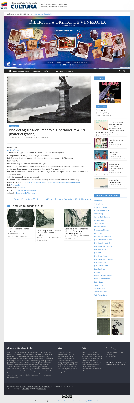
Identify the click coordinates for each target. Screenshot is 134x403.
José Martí (97, 253)
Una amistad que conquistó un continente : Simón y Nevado (116, 167)
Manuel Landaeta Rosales (103, 275)
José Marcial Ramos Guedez (103, 246)
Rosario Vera (113, 113)
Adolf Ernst (98, 201)
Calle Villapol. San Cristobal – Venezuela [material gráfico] (49, 232)
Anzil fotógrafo (13, 150)
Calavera (100, 110)
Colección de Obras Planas (26, 190)
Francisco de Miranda (101, 230)
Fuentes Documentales (64, 71)
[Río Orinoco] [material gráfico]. (22, 199)
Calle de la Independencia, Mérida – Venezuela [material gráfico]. (76, 230)
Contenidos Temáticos (42, 71)
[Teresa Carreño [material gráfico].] (21, 211)
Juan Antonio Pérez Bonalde (103, 259)
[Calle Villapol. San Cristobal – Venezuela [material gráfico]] (45, 211)
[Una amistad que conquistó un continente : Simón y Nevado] (101, 163)
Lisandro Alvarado (100, 269)
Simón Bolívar (99, 285)
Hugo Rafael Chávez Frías (103, 236)
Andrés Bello (98, 204)
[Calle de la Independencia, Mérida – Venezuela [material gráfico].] (77, 211)
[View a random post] (124, 71)
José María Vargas (100, 249)
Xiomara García (30, 137)
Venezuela (15, 185)
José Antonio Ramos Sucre (103, 240)
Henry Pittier (98, 233)
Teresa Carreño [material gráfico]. (19, 229)
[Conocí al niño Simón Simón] (101, 139)
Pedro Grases (98, 282)
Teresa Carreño (99, 288)
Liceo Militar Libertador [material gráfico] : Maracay (66, 199)
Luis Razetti (98, 272)
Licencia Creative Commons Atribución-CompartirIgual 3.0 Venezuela (75, 401)
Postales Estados (43, 137)
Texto (104, 106)
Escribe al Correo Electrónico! (116, 362)
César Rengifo (99, 223)
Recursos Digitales (21, 71)
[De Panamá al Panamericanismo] (101, 179)
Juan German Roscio (101, 266)
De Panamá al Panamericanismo (115, 181)
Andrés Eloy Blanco (100, 207)
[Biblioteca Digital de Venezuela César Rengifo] (67, 17)
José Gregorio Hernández (102, 243)
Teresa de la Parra (100, 292)
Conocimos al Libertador (43, 14)
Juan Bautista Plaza (100, 262)
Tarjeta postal (14, 126)
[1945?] (22, 188)
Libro (98, 106)
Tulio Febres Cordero (101, 295)
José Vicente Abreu (100, 256)
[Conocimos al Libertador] (101, 151)
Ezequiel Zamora (100, 227)
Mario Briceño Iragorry (102, 279)
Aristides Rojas (99, 214)
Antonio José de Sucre (101, 210)
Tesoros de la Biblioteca (25, 193)
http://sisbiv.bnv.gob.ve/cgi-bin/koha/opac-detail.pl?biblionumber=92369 (51, 182)
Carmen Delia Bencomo (102, 217)
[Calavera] (110, 83)
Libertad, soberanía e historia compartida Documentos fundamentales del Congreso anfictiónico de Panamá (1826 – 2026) (110, 127)
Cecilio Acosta (99, 220)
